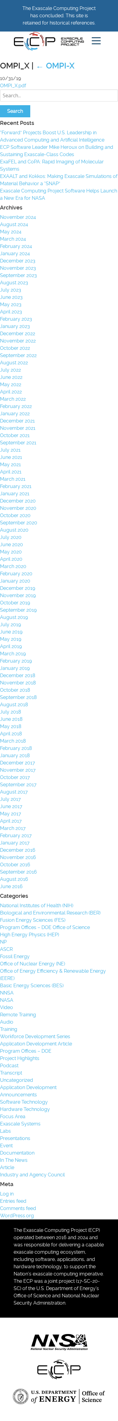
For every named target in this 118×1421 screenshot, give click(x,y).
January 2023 (15, 326)
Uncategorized (16, 1080)
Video (6, 1007)
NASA (6, 1000)
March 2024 (13, 239)
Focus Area (12, 1116)
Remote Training (18, 1015)
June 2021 (11, 457)
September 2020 (18, 523)
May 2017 (10, 814)
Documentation (17, 1153)
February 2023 (16, 319)
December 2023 (17, 261)
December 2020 (18, 501)
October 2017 (15, 777)
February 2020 (16, 574)
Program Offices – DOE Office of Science (45, 927)
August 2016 (14, 879)
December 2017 (17, 763)
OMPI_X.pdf (13, 86)
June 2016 (11, 886)
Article (7, 1167)
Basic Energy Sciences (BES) (32, 985)
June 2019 (11, 632)
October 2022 (15, 348)
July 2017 (10, 799)
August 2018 (14, 704)
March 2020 (13, 566)
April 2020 (11, 559)
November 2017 (18, 770)
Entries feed (13, 1201)
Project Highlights (19, 1058)
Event (6, 1146)
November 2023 (18, 268)
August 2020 (14, 530)
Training (8, 1029)
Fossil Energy (15, 956)
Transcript (11, 1073)
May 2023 (10, 304)
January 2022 (15, 413)
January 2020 (15, 581)
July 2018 (10, 712)
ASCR (6, 949)
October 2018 (15, 690)
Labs (5, 1131)
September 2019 (18, 610)
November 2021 (17, 428)
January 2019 (15, 668)
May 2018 (10, 726)
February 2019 (16, 661)
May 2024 (10, 232)
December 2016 (17, 850)
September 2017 (18, 784)
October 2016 (15, 865)
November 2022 (18, 341)
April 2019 (11, 646)
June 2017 (11, 806)
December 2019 (17, 588)
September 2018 (18, 697)
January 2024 (15, 253)
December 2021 (17, 421)
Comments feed (18, 1208)
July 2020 (10, 537)
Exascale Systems (20, 1124)
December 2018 (17, 675)
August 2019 (14, 617)
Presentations (15, 1138)
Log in (7, 1194)
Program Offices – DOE (25, 1051)
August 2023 (14, 283)
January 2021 (14, 494)
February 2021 (15, 486)
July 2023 (10, 290)
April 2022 (11, 392)
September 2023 (18, 275)
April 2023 (11, 312)
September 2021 (18, 443)
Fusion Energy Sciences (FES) (32, 920)
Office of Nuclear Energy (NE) (32, 964)
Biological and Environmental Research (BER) (50, 913)
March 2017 (13, 828)
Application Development (28, 1087)
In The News (14, 1160)
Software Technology (24, 1102)
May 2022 (10, 384)
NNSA (7, 993)
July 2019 (10, 624)
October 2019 (15, 603)
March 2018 (13, 741)
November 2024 (18, 217)
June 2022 (11, 377)
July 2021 (10, 450)
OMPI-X (55, 66)
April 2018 (11, 734)
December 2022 (17, 333)
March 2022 (13, 399)
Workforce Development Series (35, 1036)
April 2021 (10, 472)
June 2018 (11, 719)
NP (3, 942)
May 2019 (10, 639)
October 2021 (15, 435)
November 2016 (18, 857)
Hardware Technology (25, 1109)
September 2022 (18, 355)
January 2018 (15, 755)
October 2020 (15, 515)
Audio (6, 1022)
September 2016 (18, 872)
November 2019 (18, 595)
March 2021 (12, 479)
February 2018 (16, 748)
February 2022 (16, 406)
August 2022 (14, 363)
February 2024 (16, 246)
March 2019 (13, 654)
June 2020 (11, 544)
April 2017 (11, 821)
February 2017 (16, 835)
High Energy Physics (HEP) (29, 935)
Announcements (18, 1095)
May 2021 (10, 464)
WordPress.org (17, 1216)
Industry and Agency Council (32, 1175)
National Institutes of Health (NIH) (36, 905)
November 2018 (18, 683)
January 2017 (15, 843)
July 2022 (10, 370)
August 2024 (14, 224)
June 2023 (11, 297)
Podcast (9, 1065)
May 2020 (11, 552)
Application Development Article (36, 1044)
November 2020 (18, 508)
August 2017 (14, 792)
